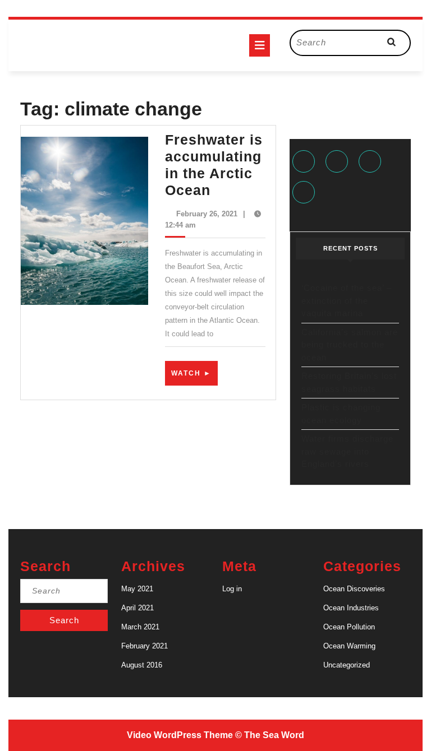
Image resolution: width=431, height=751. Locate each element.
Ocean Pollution (349, 627)
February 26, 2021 (206, 214)
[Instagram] (371, 163)
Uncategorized (346, 665)
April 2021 (137, 608)
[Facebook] (305, 163)
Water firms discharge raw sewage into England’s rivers (347, 451)
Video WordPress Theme (180, 735)
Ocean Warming (349, 646)
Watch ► (194, 377)
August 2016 (141, 665)
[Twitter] (338, 163)
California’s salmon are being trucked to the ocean (349, 344)
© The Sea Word (269, 735)
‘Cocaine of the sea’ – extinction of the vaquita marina (346, 300)
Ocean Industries (351, 608)
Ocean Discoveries (354, 589)
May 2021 (137, 589)
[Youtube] (305, 193)
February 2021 (144, 646)
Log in (232, 589)
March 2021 (140, 627)
